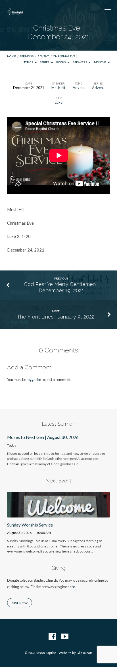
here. (72, 586)
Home (11, 56)
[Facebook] (52, 636)
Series (45, 62)
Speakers (80, 62)
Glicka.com (84, 653)
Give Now (20, 603)
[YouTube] (64, 636)
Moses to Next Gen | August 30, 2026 (43, 437)
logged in (34, 379)
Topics (29, 62)
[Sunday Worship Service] (58, 514)
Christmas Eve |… (66, 56)
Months (100, 62)
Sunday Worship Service (30, 524)
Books (61, 62)
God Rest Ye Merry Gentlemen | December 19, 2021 (61, 287)
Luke (58, 102)
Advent (43, 56)
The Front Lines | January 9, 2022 (55, 317)
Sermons (27, 56)
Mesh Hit (58, 87)
